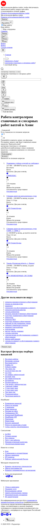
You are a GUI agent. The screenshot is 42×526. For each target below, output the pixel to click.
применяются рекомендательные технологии (19, 501)
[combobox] (11, 72)
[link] (4, 38)
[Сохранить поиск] (3, 82)
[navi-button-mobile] (3, 50)
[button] (3, 43)
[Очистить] (4, 76)
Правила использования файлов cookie (15, 17)
